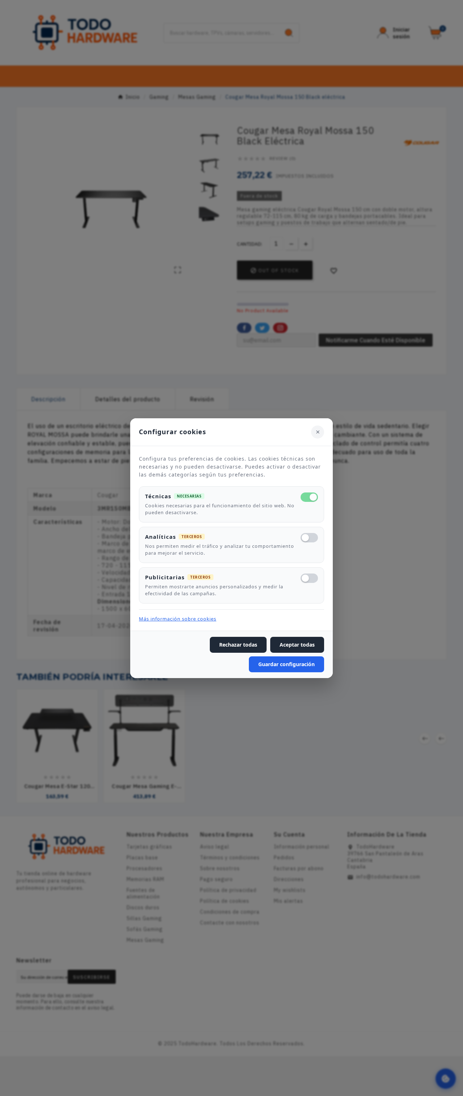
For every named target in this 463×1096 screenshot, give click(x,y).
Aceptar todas (297, 644)
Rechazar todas (238, 644)
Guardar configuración (286, 664)
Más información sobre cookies (177, 618)
